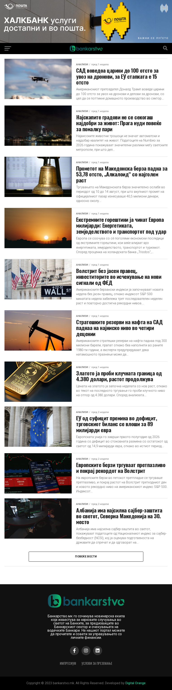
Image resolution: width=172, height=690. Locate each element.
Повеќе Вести (86, 556)
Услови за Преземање (97, 663)
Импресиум (68, 663)
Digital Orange (135, 683)
